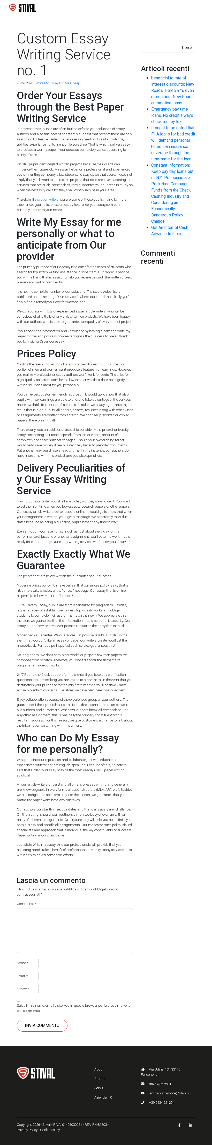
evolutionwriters (47, 199)
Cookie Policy (50, 1130)
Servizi (99, 1088)
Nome (22, 963)
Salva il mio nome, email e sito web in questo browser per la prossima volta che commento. (74, 1008)
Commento (26, 904)
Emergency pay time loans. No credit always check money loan (172, 115)
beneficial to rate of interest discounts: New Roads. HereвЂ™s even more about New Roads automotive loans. (172, 90)
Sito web (23, 989)
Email (22, 976)
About (98, 1069)
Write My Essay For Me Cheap (58, 83)
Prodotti (100, 1079)
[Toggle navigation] (196, 8)
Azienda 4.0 (103, 1097)
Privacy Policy (27, 1130)
